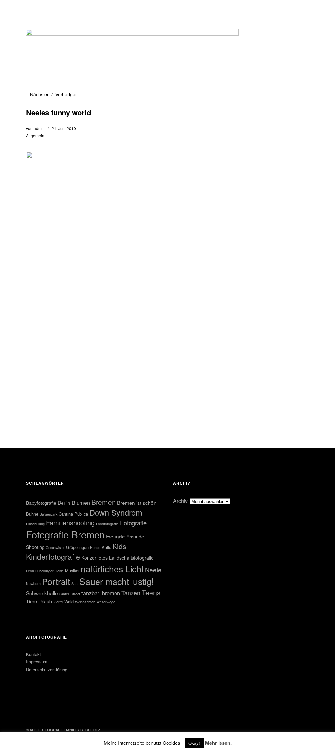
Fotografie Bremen (65, 534)
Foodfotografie (107, 523)
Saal (74, 583)
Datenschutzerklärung (46, 669)
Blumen (81, 502)
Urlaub (45, 601)
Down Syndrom (115, 512)
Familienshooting (70, 522)
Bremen (103, 502)
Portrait (56, 581)
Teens (151, 592)
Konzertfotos (94, 558)
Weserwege (106, 601)
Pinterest (49, 712)
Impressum (36, 661)
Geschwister (55, 547)
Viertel (58, 601)
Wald (69, 601)
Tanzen (130, 593)
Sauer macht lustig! (116, 581)
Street (75, 593)
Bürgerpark (48, 514)
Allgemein (35, 135)
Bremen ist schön (137, 502)
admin (39, 128)
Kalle (106, 547)
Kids (119, 546)
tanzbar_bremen (100, 593)
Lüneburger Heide (49, 570)
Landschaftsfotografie (131, 558)
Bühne (32, 514)
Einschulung (35, 523)
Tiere (31, 601)
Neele (153, 569)
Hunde (95, 547)
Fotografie (133, 523)
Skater (64, 593)
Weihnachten (85, 601)
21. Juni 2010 (64, 128)
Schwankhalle (42, 593)
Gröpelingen (77, 547)
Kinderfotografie (53, 556)
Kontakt (33, 654)
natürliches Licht (112, 568)
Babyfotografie (41, 503)
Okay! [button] (194, 743)
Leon (30, 570)
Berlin (64, 502)
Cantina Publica (73, 514)
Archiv (180, 500)
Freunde (115, 536)
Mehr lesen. (218, 742)
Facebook (32, 712)
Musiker (72, 570)
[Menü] (34, 9)
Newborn (33, 583)
